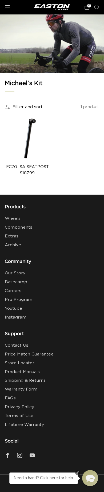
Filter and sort (28, 107)
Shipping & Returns (25, 381)
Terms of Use (19, 416)
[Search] (96, 7)
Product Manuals (22, 372)
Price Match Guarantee (29, 354)
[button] (90, 478)
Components (18, 227)
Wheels (13, 219)
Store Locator (19, 363)
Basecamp (16, 282)
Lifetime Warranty (24, 425)
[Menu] (7, 7)
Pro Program (18, 300)
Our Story (15, 273)
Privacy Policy (19, 407)
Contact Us (16, 345)
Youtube (13, 308)
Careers (13, 291)
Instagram (15, 317)
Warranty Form (21, 389)
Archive (13, 245)
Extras (11, 236)
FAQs (10, 398)
